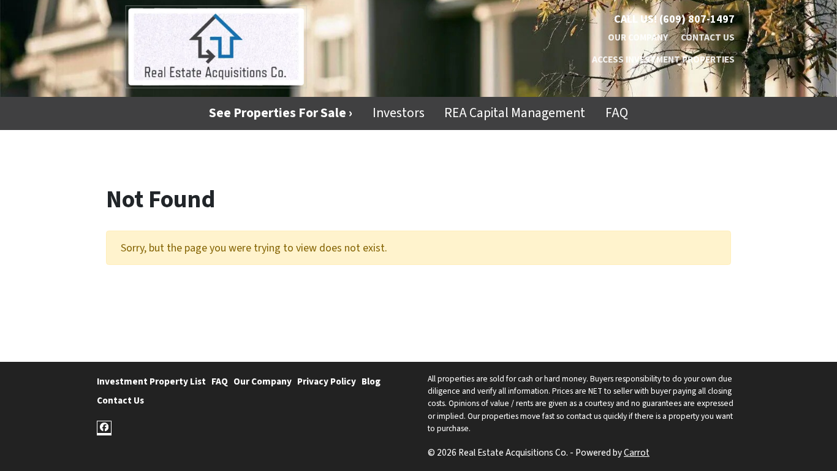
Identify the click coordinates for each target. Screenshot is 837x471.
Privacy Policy (326, 381)
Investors (399, 113)
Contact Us (708, 37)
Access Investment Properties (663, 59)
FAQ (616, 113)
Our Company (638, 37)
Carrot (637, 452)
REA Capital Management (514, 113)
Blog (371, 381)
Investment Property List (151, 381)
